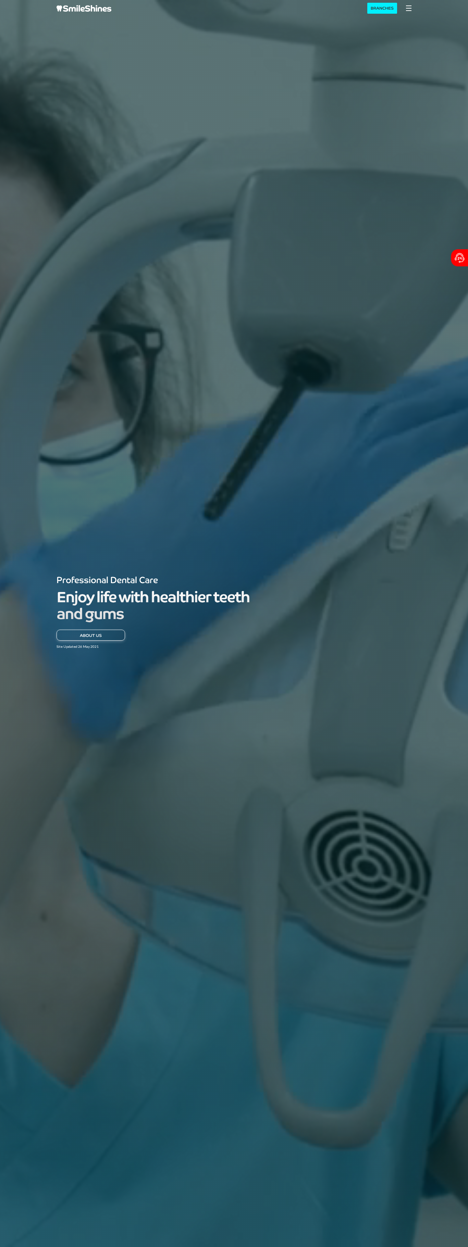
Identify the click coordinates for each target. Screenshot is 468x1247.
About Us (91, 635)
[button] (409, 8)
